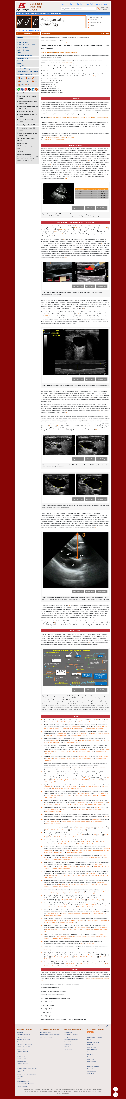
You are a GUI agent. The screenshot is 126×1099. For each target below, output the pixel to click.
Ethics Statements (21, 1061)
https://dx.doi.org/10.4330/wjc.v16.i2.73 (55, 139)
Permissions (90, 1056)
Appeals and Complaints (23, 1037)
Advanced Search (104, 9)
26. (42, 909)
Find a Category (68, 1032)
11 (97, 172)
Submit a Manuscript (22, 1086)
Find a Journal (67, 1037)
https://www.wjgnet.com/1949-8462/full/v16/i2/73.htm (59, 137)
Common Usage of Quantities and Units (27, 1042)
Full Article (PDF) (22, 42)
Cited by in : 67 (58, 893)
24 (56, 232)
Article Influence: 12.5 (57, 788)
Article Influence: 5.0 (52, 965)
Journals (99, 4)
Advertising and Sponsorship (94, 1037)
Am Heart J (97, 807)
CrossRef (20, 63)
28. (42, 925)
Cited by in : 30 (50, 830)
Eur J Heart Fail (97, 911)
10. (42, 791)
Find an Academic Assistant (71, 1039)
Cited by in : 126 (80, 795)
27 (52, 236)
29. (42, 934)
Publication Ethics (91, 1061)
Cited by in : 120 (87, 913)
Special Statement (91, 1071)
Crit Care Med (66, 841)
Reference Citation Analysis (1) (96, 804)
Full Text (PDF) (55, 795)
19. (42, 855)
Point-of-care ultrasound (54, 117)
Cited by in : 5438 (82, 780)
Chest (66, 943)
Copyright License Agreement (24, 1044)
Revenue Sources (91, 1068)
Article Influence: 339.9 (95, 780)
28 (53, 236)
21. (42, 871)
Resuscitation (54, 740)
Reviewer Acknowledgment (47, 1037)
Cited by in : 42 (86, 809)
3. (41, 731)
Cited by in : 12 (69, 721)
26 (64, 234)
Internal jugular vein (78, 117)
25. (42, 903)
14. (42, 819)
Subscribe (66, 1046)
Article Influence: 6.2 (69, 843)
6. (41, 756)
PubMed (20, 61)
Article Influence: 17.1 (100, 913)
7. (41, 763)
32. (42, 953)
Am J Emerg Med (61, 733)
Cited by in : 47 (50, 735)
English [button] (70, 4)
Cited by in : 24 (67, 728)
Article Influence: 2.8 (62, 735)
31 (66, 257)
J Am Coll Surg (83, 756)
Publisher (89, 1064)
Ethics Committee (21, 1058)
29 (82, 249)
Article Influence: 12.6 (94, 795)
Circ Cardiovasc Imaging (81, 927)
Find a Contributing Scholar (71, 1034)
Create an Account (21, 1049)
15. (42, 826)
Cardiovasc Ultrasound (83, 793)
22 (64, 230)
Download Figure (101, 208)
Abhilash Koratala (59, 52)
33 (89, 642)
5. (41, 745)
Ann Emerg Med (76, 726)
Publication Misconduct (23, 1079)
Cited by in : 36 (100, 767)
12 (65, 178)
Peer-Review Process (45, 1032)
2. (41, 724)
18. (42, 846)
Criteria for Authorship (22, 1051)
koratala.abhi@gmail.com (94, 76)
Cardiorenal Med (80, 802)
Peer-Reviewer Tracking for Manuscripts (50, 1034)
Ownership (90, 1054)
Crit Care (64, 891)
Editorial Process (21, 1056)
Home (63, 4)
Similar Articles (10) (23, 69)
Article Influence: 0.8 (99, 809)
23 (79, 230)
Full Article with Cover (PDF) (26, 45)
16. (42, 833)
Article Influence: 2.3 (55, 742)
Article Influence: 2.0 (82, 721)
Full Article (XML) (22, 47)
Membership (90, 1052)
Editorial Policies (21, 1054)
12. (42, 807)
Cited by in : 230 (75, 758)
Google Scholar (22, 66)
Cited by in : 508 (75, 751)
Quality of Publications (23, 1081)
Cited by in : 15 (74, 929)
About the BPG (91, 1035)
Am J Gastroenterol (90, 873)
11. (42, 800)
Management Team (92, 1049)
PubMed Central (22, 58)
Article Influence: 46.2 (88, 751)
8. (41, 772)
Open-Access (20, 1076)
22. (42, 880)
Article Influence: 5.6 (71, 893)
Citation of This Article (24, 55)
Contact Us (90, 1044)
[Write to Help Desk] (115, 1094)
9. (41, 784)
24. (42, 896)
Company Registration (93, 1042)
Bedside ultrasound (67, 117)
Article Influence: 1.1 (79, 728)
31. (42, 946)
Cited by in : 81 (57, 843)
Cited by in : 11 (96, 884)
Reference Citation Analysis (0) (27, 74)
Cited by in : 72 (86, 821)
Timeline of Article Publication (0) (28, 71)
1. (41, 719)
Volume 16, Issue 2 (35, 30)
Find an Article (67, 1042)
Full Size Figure (90, 208)
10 (54, 170)
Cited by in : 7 (80, 900)
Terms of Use (90, 1073)
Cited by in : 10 (79, 957)
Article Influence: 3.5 (58, 852)
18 (107, 228)
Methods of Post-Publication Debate (26, 1074)
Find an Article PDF (69, 1044)
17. (42, 840)
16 (76, 228)
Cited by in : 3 (90, 948)
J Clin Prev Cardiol (57, 948)
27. (42, 918)
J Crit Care (59, 828)
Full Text (47, 721)
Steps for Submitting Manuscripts (25, 1083)
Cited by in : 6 (53, 837)
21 (47, 315)
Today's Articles (68, 1049)
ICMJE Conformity (91, 1047)
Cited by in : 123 (96, 936)
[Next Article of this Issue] (38, 34)
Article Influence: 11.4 (80, 804)
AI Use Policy (20, 1032)
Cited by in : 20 (83, 875)
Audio (19, 52)
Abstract (20, 37)
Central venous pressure (102, 117)
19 (62, 230)
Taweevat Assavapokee (71, 52)
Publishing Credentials (93, 1066)
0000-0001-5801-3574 (67, 63)
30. (42, 941)
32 (54, 623)
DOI (107, 719)
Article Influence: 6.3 (52, 922)
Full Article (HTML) (23, 50)
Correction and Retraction (23, 1046)
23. (42, 889)
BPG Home (90, 1040)
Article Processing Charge (23, 1039)
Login (106, 4)
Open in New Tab (78, 208)
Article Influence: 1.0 (91, 957)
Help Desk (89, 4)
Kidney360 (50, 963)
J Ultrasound (79, 835)
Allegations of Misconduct (23, 1034)
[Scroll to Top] (115, 1089)
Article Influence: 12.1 (88, 758)
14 (63, 239)
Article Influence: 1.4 (86, 929)
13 (67, 178)
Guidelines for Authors (22, 1063)
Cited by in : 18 (96, 857)
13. (42, 814)
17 (106, 228)
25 (62, 234)
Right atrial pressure (89, 117)
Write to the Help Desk (104, 1026)
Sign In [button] (79, 4)
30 (97, 249)
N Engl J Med (82, 719)
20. (42, 862)
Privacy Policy (90, 1059)
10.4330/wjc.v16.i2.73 (67, 42)
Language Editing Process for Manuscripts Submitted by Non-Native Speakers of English (27, 1070)
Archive (24, 30)
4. (41, 738)
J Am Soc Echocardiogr (84, 778)
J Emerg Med (90, 955)
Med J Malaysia (89, 816)
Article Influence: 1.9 (50, 769)
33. (42, 962)
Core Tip (20, 40)
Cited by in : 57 (67, 804)
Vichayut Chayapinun (47, 52)
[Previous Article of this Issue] (17, 34)
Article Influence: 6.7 (96, 875)
